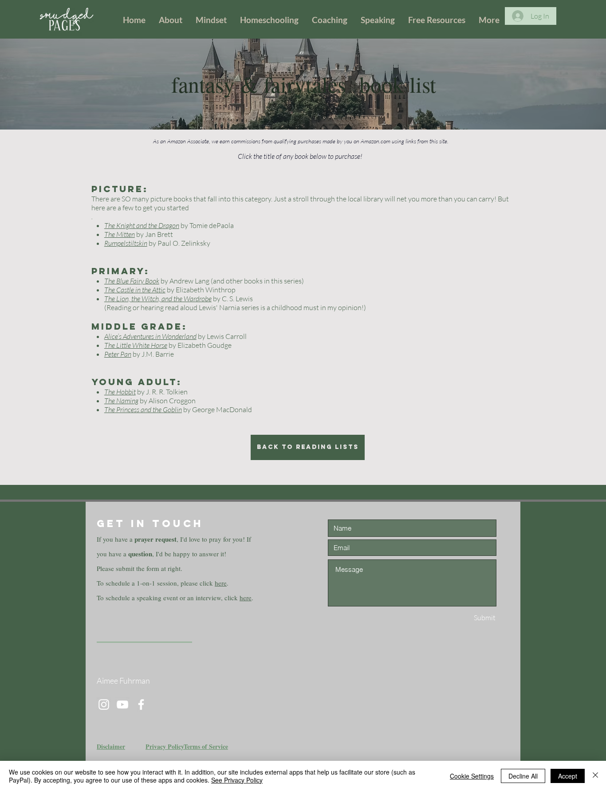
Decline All (523, 775)
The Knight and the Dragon (141, 225)
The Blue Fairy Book (131, 280)
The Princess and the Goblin (143, 409)
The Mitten (119, 234)
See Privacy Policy (237, 779)
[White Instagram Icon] (104, 704)
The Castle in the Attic (134, 289)
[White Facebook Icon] (141, 704)
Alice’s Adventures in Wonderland (150, 336)
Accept (567, 775)
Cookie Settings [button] (472, 775)
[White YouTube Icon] (122, 704)
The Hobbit (120, 391)
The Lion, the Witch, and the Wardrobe (158, 298)
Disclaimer (111, 746)
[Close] (595, 776)
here (221, 582)
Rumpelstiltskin (125, 243)
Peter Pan (117, 354)
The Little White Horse (135, 345)
